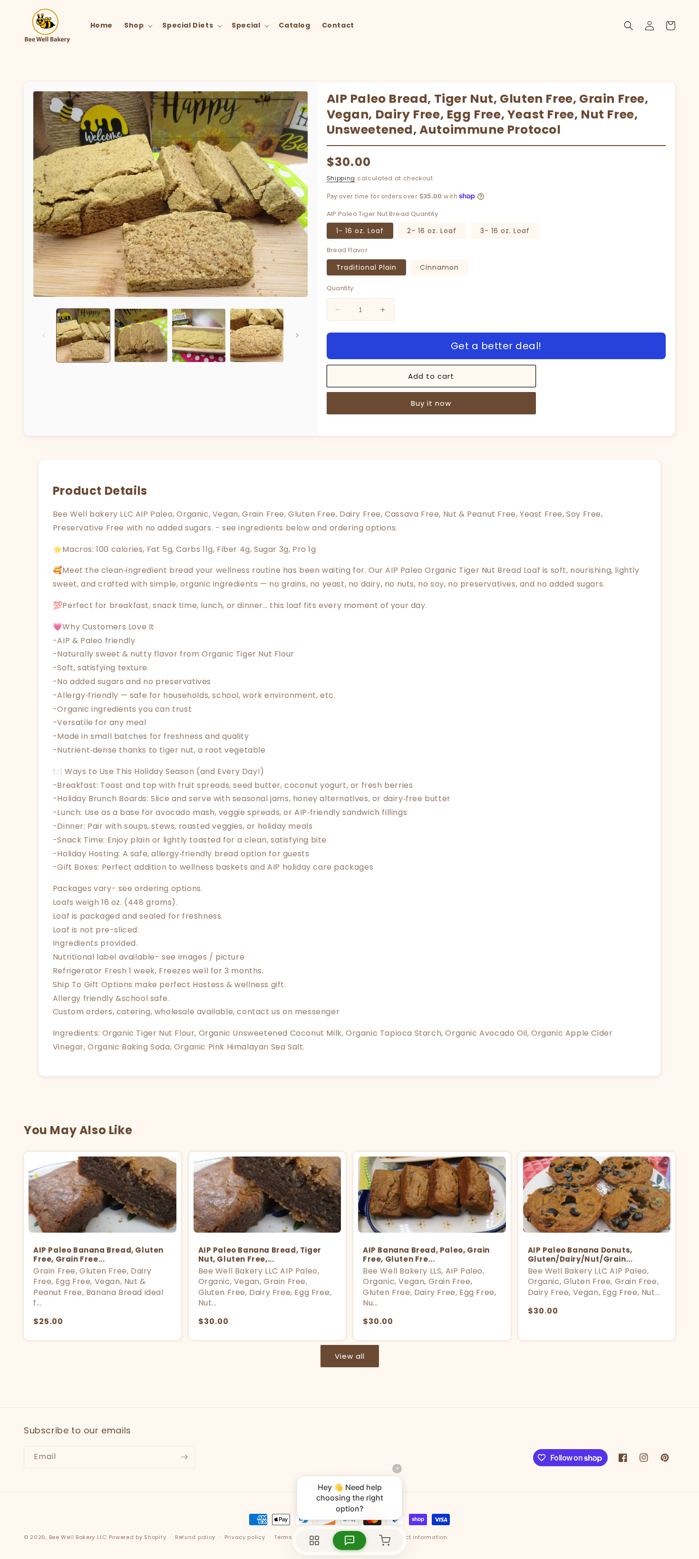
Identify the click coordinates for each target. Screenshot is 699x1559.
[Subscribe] (184, 1457)
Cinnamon (439, 267)
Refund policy (195, 1537)
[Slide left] (43, 335)
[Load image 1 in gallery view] (83, 335)
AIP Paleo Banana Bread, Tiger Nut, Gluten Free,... (259, 1254)
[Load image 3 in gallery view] (198, 335)
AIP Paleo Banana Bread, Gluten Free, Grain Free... (98, 1254)
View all (350, 1356)
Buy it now (431, 403)
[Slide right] (297, 335)
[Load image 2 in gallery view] (141, 335)
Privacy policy (244, 1537)
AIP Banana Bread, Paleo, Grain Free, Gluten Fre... (426, 1254)
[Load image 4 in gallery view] (256, 335)
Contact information (417, 1537)
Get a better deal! (496, 346)
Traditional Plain (366, 267)
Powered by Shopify (137, 1537)
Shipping (341, 178)
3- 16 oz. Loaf (505, 230)
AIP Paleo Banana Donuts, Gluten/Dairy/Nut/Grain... (580, 1254)
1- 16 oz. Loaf (360, 230)
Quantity (340, 288)
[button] (137, 25)
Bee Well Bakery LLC (78, 1537)
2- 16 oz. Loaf (431, 230)
